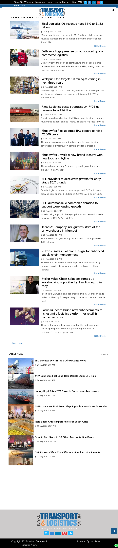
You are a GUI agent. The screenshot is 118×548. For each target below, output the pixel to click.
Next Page (18, 343)
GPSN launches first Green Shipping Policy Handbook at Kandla (71, 406)
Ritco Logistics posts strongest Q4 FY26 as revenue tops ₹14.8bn (70, 108)
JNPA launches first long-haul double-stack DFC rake (65, 376)
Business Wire (69, 2)
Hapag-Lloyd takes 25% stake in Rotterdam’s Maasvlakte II (68, 391)
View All (105, 354)
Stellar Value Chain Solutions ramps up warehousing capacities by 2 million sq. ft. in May (72, 282)
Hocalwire (95, 541)
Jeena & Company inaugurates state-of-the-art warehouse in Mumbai (71, 228)
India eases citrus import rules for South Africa (61, 421)
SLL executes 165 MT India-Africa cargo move (60, 360)
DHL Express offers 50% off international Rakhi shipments (67, 452)
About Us (18, 2)
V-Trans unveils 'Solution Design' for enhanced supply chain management (73, 252)
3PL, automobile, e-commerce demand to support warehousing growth (70, 204)
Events (57, 2)
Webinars (29, 2)
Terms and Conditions (66, 528)
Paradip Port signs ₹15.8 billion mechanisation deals (64, 437)
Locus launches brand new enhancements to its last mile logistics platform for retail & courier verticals (72, 313)
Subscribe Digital (44, 2)
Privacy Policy (48, 528)
